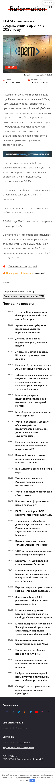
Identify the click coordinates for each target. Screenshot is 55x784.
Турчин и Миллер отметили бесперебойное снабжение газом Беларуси (31, 315)
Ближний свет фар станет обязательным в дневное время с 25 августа (30, 459)
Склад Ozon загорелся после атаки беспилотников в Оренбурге (32, 690)
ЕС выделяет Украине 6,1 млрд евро (33, 470)
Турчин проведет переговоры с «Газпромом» (33, 493)
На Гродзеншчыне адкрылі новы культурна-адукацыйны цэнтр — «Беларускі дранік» (32, 677)
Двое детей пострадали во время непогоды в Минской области (31, 663)
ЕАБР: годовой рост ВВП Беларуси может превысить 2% (33, 513)
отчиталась (32, 94)
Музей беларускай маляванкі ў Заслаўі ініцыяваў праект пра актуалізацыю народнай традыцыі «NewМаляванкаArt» (33, 629)
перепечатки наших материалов (18, 747)
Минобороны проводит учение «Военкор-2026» (33, 414)
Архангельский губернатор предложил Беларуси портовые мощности (31, 329)
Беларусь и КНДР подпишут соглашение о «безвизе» (31, 562)
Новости (11, 67)
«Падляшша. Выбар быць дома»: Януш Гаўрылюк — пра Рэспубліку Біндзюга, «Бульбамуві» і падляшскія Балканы (32, 528)
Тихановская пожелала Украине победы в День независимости (29, 482)
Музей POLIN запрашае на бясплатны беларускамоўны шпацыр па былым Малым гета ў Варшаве (32, 575)
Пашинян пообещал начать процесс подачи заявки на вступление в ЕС (31, 445)
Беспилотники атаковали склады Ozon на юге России (31, 543)
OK (32, 781)
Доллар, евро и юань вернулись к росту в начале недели (31, 342)
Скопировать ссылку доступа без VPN (24, 296)
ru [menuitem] (45, 3)
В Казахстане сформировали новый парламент (32, 503)
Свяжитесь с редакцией (22, 266)
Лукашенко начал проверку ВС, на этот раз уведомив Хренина (31, 355)
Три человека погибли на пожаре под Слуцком (30, 652)
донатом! (40, 273)
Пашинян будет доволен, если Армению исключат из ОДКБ (33, 367)
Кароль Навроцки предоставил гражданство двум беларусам (33, 589)
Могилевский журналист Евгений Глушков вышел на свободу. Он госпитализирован (33, 614)
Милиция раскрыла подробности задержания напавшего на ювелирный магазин (30, 400)
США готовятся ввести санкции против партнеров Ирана (33, 553)
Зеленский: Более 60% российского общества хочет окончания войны (32, 600)
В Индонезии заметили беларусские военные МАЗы (32, 642)
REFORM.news (13, 82)
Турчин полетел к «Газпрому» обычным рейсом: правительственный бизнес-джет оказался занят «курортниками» (32, 429)
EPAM (7, 282)
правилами (24, 742)
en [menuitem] (50, 3)
